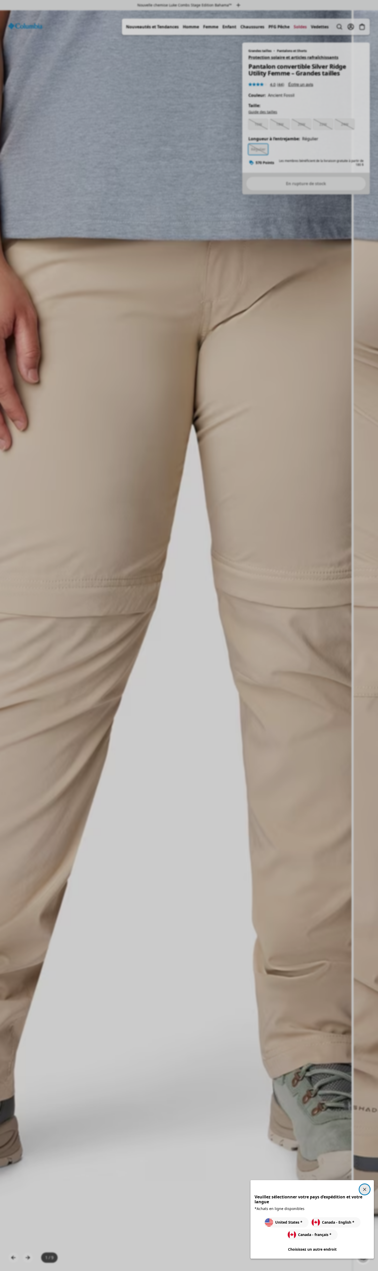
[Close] (364, 1189)
